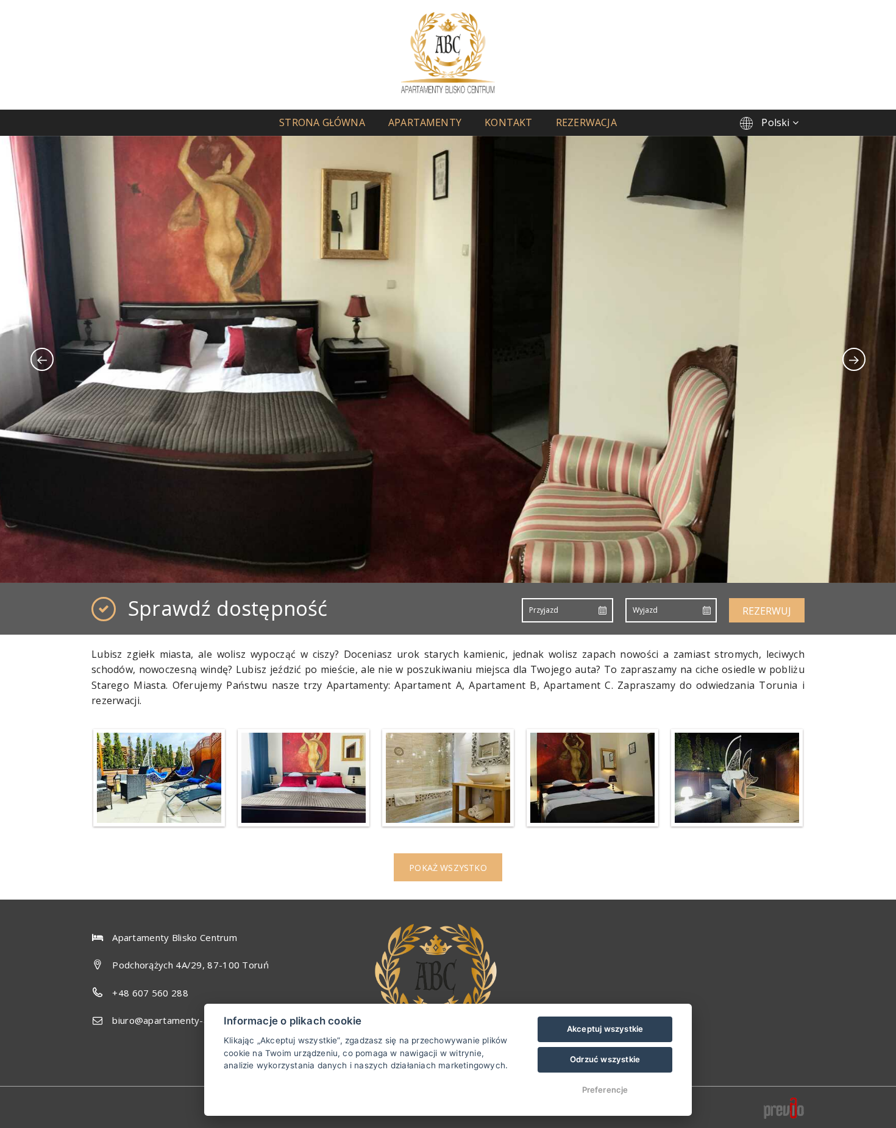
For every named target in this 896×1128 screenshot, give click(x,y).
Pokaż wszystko (448, 867)
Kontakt (508, 122)
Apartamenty (424, 122)
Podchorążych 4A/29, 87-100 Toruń (190, 965)
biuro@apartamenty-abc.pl (170, 1020)
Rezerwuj (766, 611)
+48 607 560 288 (150, 993)
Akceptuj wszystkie (605, 1029)
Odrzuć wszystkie (605, 1059)
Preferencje (605, 1090)
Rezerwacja (586, 122)
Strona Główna (322, 122)
